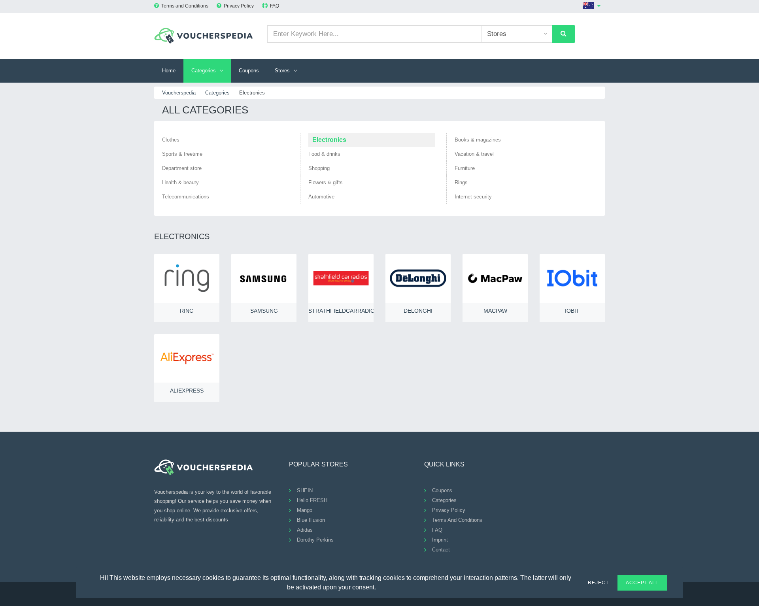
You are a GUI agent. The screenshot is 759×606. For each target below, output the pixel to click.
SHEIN (305, 490)
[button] (381, 586)
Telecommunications (185, 197)
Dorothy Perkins (315, 540)
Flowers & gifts (325, 182)
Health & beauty (180, 182)
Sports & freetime (182, 154)
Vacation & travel (474, 154)
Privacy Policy (239, 6)
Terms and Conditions (184, 6)
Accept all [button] (642, 582)
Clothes (170, 140)
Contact (441, 550)
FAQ (274, 6)
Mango (304, 510)
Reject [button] (598, 582)
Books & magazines (478, 140)
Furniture (465, 168)
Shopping (319, 168)
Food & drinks (324, 154)
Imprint (440, 540)
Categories (203, 71)
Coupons (249, 71)
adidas (305, 530)
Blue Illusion (311, 520)
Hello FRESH (312, 500)
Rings (461, 182)
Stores (282, 71)
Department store (182, 168)
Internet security (473, 197)
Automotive (321, 197)
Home (169, 71)
